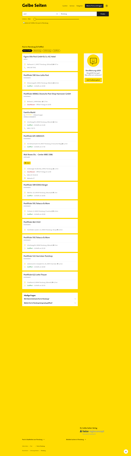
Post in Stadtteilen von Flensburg (32, 439)
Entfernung (47, 51)
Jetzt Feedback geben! (93, 80)
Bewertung (37, 51)
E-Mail (28, 163)
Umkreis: (26, 19)
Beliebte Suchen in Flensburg (75, 439)
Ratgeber (80, 6)
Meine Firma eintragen (94, 6)
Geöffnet (56, 51)
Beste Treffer (27, 51)
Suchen (64, 6)
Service (72, 6)
